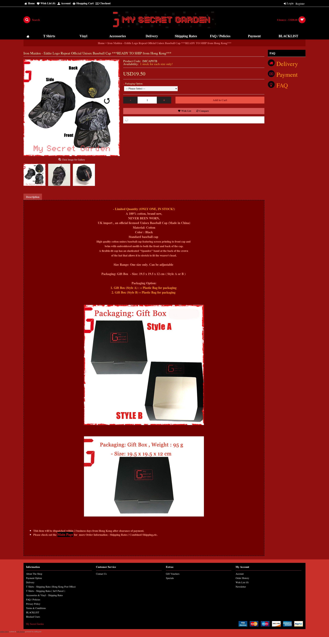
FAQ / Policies (33, 599)
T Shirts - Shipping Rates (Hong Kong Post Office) (51, 586)
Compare (204, 111)
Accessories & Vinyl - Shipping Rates (44, 595)
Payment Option (34, 578)
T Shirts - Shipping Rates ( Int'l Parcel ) (45, 591)
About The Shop (34, 573)
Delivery (30, 582)
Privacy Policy (33, 603)
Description (32, 197)
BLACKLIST (32, 612)
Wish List (186, 111)
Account (240, 573)
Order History (242, 578)
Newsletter (241, 586)
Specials (170, 578)
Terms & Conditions (36, 608)
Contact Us (101, 573)
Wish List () (242, 582)
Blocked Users (33, 616)
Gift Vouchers (172, 573)
